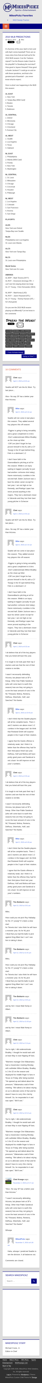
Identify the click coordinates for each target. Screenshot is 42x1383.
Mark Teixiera (11, 340)
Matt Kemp (21, 340)
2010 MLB (9, 331)
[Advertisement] (21, 1312)
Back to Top (7, 1366)
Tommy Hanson (18, 346)
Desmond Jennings (19, 334)
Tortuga (34, 1377)
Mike (22, 40)
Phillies (22, 343)
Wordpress (25, 1374)
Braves (8, 334)
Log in (9, 1374)
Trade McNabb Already (15, 352)
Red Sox (9, 346)
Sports (33, 1360)
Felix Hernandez (12, 337)
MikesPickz (30, 340)
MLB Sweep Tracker (21, 20)
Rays (28, 343)
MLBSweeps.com (21, 1363)
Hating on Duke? (28, 356)
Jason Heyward (25, 337)
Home (5, 1360)
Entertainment (7, 1363)
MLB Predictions (12, 343)
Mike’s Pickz (14, 1360)
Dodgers (31, 334)
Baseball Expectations (22, 331)
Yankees (29, 346)
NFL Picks (25, 1360)
